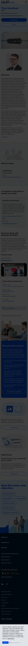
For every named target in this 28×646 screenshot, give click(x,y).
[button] (14, 642)
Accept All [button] (5, 642)
